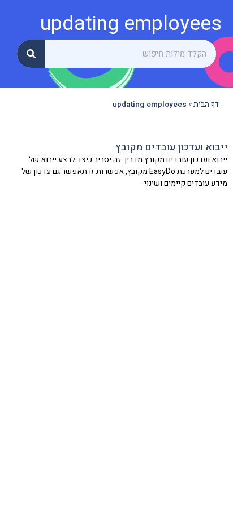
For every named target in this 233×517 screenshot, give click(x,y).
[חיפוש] (31, 54)
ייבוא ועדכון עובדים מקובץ (171, 147)
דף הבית (206, 104)
